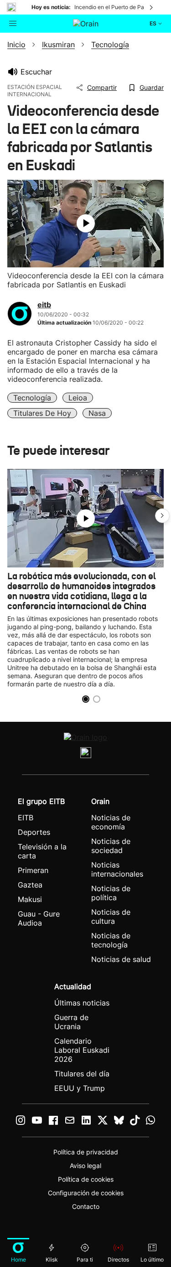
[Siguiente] (152, 7)
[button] (162, 515)
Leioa (77, 397)
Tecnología (32, 397)
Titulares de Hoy (42, 413)
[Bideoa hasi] (86, 223)
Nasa (97, 413)
